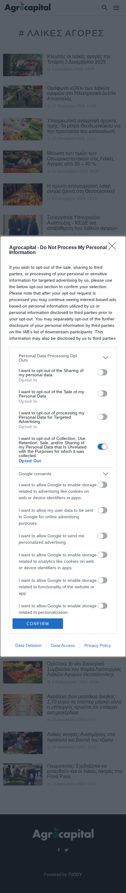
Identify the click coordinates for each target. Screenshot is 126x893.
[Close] (114, 248)
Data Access (63, 645)
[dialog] (63, 446)
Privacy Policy (97, 645)
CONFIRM (38, 623)
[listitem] (63, 358)
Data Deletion (28, 645)
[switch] (102, 372)
